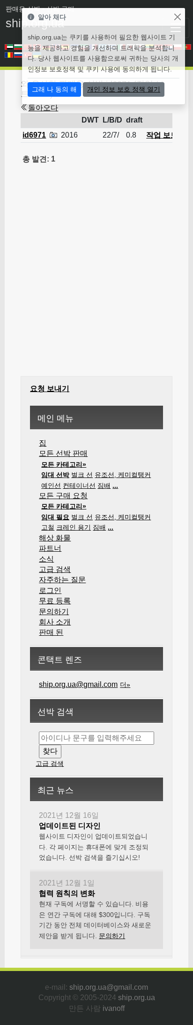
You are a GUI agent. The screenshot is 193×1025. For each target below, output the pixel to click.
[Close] (177, 17)
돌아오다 (43, 108)
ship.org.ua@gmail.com (78, 684)
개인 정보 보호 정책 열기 (123, 89)
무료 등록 (55, 601)
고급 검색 (55, 569)
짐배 (104, 485)
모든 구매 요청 (63, 496)
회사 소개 (55, 622)
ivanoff (114, 1008)
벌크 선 (82, 474)
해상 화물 (55, 538)
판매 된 (51, 632)
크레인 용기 (73, 527)
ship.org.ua (136, 998)
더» (125, 684)
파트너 (50, 548)
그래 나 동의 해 (54, 89)
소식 (46, 559)
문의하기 (54, 612)
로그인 (50, 590)
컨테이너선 (79, 485)
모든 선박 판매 (63, 453)
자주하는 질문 (62, 580)
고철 (47, 527)
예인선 (51, 485)
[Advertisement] (96, 276)
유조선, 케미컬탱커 (123, 474)
